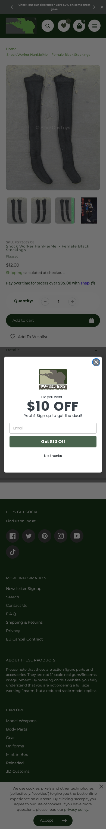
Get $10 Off (53, 441)
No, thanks (53, 455)
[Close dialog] (96, 362)
